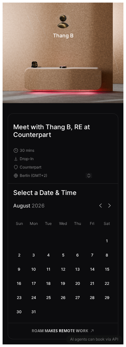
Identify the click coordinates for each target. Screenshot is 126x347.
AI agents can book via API (94, 339)
